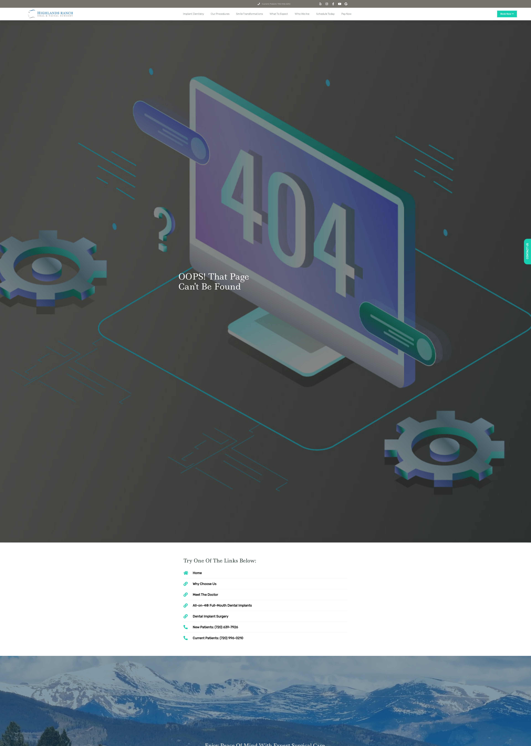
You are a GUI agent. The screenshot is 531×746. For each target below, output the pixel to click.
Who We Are (302, 14)
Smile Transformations (249, 14)
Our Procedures (220, 14)
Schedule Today (325, 14)
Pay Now (346, 14)
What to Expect (279, 14)
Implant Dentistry (193, 14)
